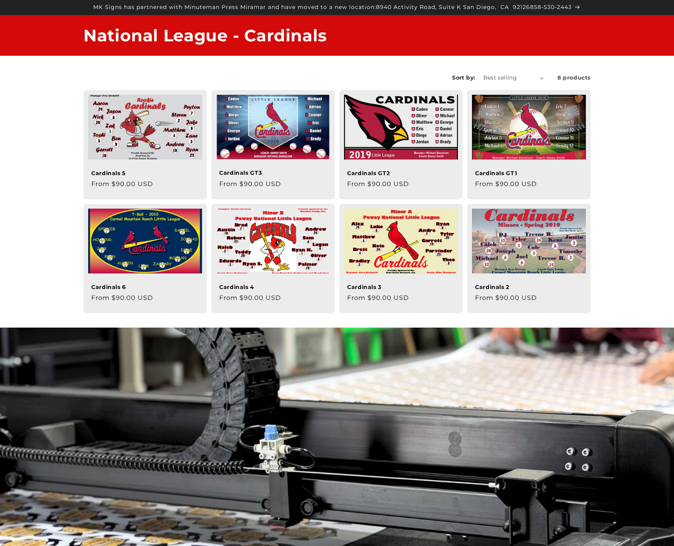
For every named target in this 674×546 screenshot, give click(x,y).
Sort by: (463, 77)
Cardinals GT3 (240, 173)
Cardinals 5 (108, 173)
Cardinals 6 (108, 287)
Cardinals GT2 (368, 173)
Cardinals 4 (236, 287)
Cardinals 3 (364, 287)
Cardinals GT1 (496, 173)
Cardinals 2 (492, 287)
